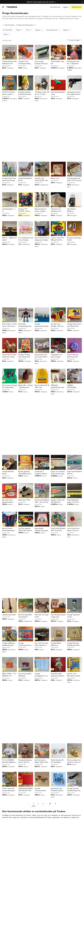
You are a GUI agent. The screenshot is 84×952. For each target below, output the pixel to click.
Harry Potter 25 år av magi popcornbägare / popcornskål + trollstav (42, 239)
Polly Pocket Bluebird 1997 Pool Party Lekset (58, 529)
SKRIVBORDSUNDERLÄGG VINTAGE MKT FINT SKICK (25, 790)
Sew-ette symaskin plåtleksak (24, 675)
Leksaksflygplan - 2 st (8, 210)
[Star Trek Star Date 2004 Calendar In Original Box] (42, 634)
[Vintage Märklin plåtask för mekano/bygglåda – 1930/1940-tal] (58, 634)
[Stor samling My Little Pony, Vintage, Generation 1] (25, 228)
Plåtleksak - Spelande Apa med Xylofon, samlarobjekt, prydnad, (57, 386)
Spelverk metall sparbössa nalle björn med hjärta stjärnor (58, 675)
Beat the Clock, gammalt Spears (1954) (7, 501)
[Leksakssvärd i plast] (9, 605)
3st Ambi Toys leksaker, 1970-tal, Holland (57, 325)
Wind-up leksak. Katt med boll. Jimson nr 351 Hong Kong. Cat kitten (74, 761)
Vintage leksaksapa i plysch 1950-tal (25, 761)
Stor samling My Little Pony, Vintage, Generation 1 (25, 239)
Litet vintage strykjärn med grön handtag (41, 62)
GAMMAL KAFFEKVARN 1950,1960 (71, 386)
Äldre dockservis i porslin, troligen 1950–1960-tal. (41, 210)
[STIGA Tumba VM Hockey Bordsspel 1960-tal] (9, 779)
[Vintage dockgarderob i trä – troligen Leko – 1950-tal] (42, 664)
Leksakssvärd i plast (9, 615)
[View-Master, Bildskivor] (74, 199)
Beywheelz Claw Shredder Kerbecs (57, 789)
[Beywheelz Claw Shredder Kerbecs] (58, 779)
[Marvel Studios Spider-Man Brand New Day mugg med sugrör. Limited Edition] (9, 519)
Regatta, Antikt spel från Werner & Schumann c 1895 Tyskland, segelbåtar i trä (58, 501)
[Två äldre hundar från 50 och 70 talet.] (42, 82)
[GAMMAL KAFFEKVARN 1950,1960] (74, 376)
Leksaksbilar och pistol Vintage (56, 356)
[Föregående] (29, 803)
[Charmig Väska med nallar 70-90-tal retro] (74, 169)
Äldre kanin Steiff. (24, 500)
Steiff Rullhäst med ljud (57, 62)
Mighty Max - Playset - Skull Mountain (25, 386)
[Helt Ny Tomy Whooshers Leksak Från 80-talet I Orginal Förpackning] (74, 664)
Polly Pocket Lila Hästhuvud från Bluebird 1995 (72, 356)
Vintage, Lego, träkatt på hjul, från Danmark (41, 179)
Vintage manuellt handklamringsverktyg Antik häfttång (74, 790)
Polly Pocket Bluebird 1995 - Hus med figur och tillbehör (42, 501)
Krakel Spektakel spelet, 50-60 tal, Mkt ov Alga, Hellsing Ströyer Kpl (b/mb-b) (74, 501)
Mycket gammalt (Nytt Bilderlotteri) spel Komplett (24, 473)
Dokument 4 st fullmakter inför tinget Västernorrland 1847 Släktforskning (58, 210)
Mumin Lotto (55, 178)
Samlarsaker (10, 25)
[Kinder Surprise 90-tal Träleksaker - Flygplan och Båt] (58, 750)
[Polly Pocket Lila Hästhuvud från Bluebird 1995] (74, 345)
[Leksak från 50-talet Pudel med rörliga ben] (9, 345)
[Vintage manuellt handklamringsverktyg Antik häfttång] (74, 779)
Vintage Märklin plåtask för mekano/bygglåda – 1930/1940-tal (57, 644)
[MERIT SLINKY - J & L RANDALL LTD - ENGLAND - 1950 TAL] (9, 664)
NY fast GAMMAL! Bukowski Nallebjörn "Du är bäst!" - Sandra (9, 761)
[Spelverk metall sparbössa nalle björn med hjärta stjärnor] (58, 664)
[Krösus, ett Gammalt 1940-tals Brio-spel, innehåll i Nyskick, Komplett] (58, 462)
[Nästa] (54, 803)
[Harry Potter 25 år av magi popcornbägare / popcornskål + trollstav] (42, 228)
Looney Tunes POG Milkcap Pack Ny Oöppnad (57, 239)
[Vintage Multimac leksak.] (9, 462)
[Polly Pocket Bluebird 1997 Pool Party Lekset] (58, 519)
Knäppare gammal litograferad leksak (24, 93)
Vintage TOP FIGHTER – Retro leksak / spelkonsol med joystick (24, 210)
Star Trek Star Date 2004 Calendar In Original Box (41, 644)
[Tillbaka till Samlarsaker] (3, 25)
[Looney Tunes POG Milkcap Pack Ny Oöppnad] (58, 228)
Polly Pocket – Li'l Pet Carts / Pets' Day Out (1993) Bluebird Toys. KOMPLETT (9, 325)
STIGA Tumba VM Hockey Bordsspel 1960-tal (8, 790)
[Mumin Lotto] (58, 169)
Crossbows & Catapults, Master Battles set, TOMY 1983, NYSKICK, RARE (42, 473)
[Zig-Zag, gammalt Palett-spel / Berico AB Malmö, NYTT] (25, 519)
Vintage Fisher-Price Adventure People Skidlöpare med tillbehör (9, 179)
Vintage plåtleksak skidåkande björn (8, 644)
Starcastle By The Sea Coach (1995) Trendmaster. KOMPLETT (41, 356)
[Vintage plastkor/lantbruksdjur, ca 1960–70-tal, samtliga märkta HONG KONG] (42, 314)
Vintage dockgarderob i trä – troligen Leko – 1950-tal (42, 675)
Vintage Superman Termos (73, 616)
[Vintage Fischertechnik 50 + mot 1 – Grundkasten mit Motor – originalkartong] (25, 634)
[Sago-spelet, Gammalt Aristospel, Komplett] (42, 519)
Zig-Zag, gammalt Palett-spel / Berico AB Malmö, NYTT (25, 529)
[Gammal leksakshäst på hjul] (25, 169)
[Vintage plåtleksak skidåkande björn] (9, 634)
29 (50, 803)
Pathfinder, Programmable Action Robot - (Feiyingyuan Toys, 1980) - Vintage (25, 325)
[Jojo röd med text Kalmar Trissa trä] (74, 519)
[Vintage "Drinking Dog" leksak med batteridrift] (25, 345)
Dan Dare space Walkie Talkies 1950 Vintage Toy (41, 761)
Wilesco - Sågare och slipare (9, 239)
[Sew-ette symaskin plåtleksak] (25, 664)
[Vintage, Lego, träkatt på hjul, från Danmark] (42, 169)
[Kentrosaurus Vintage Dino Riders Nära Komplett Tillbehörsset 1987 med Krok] (9, 376)
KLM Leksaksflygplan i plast (58, 93)
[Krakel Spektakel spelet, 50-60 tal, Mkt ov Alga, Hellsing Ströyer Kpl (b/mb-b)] (74, 490)
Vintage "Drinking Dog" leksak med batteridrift (24, 356)
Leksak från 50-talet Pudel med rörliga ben (9, 356)
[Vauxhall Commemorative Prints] (42, 779)
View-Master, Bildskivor (71, 210)
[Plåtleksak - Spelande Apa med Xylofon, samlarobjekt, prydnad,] (58, 376)
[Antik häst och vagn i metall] (42, 605)
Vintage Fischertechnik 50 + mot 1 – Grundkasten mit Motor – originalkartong (25, 644)
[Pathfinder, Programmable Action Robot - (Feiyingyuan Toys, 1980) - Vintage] (25, 314)
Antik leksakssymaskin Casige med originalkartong (58, 616)
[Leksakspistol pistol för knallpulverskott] (74, 82)
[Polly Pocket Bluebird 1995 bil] (74, 462)
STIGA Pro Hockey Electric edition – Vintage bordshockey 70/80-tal (9, 93)
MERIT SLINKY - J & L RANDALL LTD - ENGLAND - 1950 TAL (9, 675)
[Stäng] (82, 2)
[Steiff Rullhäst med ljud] (58, 52)
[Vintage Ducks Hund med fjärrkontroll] (74, 314)
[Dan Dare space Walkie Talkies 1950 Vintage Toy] (42, 750)
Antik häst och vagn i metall (42, 616)
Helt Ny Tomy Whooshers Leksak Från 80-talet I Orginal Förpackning (74, 675)
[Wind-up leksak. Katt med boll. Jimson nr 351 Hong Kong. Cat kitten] (74, 750)
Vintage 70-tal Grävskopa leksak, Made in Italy (24, 62)
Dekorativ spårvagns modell (74, 239)
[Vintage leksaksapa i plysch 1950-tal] (25, 750)
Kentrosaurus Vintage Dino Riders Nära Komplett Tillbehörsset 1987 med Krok (9, 386)
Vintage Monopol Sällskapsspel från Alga (73, 644)
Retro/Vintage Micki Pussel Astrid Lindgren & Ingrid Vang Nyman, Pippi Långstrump (25, 616)
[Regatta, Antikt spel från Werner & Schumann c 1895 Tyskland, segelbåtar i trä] (58, 490)
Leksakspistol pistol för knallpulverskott (73, 93)
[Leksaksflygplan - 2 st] (9, 199)
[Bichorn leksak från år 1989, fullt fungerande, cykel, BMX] (42, 376)
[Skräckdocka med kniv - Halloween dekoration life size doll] (74, 52)
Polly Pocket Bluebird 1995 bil (74, 472)
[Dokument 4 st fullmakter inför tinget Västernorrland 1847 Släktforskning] (58, 199)
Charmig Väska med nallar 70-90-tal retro (74, 179)
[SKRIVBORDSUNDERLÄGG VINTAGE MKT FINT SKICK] (25, 779)
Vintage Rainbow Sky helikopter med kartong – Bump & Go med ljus (9, 62)
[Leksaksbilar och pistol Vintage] (58, 345)
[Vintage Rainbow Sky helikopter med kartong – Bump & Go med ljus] (9, 52)
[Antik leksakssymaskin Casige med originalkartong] (58, 605)
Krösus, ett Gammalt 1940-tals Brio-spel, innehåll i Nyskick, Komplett (58, 473)
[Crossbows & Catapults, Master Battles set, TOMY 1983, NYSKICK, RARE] (42, 462)
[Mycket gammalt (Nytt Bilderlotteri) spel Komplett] (25, 462)
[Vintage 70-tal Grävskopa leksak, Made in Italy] (25, 52)
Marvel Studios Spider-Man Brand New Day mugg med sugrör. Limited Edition (9, 529)
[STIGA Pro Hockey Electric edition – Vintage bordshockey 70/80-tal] (9, 82)
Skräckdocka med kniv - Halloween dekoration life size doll (73, 62)
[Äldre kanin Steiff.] (25, 490)
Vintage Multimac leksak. (8, 472)
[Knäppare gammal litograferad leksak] (25, 82)
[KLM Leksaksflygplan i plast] (58, 82)
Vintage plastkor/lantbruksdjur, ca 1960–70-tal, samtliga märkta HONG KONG (42, 325)
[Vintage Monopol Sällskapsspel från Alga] (74, 634)
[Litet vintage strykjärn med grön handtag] (42, 52)
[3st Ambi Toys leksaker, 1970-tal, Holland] (58, 314)
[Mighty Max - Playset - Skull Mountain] (25, 376)
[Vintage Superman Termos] (74, 605)
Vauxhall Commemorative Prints (40, 790)
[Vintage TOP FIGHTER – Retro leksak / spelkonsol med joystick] (26, 200)
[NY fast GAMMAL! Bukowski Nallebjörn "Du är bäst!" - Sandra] (9, 750)
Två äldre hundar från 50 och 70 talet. (42, 93)
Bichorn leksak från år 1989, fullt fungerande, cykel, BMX (42, 386)
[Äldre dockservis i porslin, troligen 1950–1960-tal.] (42, 199)
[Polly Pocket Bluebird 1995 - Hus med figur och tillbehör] (42, 490)
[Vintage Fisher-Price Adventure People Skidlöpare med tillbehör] (9, 169)
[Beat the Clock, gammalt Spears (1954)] (9, 490)
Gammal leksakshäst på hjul (25, 179)
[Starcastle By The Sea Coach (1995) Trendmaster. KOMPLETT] (42, 345)
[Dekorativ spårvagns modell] (74, 228)
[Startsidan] (11, 7)
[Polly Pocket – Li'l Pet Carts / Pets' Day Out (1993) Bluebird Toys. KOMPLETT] (9, 314)
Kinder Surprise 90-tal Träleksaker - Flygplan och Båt (57, 761)
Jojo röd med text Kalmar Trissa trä (73, 529)
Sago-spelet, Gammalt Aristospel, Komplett (41, 529)
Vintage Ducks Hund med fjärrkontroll (74, 325)
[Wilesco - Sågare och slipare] (9, 228)
